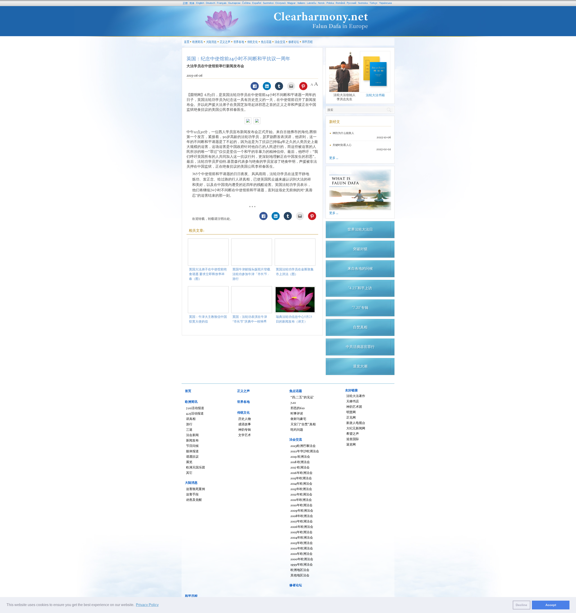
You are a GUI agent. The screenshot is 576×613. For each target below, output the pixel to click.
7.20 (293, 402)
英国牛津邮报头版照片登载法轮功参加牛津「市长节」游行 (251, 274)
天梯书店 (352, 401)
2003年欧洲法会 (301, 543)
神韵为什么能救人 (343, 133)
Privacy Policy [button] (147, 605)
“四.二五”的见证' (302, 397)
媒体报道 (192, 451)
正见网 (351, 417)
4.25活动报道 (195, 413)
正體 (185, 3)
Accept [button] (550, 605)
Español (256, 3)
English (200, 3)
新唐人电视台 (355, 423)
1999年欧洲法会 (301, 564)
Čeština (246, 3)
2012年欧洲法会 (301, 494)
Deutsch (210, 3)
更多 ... (333, 158)
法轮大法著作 (355, 396)
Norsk (321, 3)
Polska (330, 3)
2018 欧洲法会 (300, 462)
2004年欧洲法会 (301, 537)
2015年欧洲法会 (301, 478)
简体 (191, 3)
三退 (189, 429)
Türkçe (373, 3)
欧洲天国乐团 (195, 467)
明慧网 (351, 412)
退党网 (351, 444)
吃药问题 (296, 429)
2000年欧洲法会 (301, 559)
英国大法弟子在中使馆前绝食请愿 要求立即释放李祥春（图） (208, 274)
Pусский (351, 3)
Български (234, 3)
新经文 (334, 121)
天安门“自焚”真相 (303, 424)
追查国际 (352, 439)
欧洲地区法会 (299, 570)
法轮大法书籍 (375, 95)
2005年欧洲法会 (301, 532)
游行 (189, 424)
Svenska (363, 3)
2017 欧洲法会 (300, 467)
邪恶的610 (297, 408)
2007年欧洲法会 (301, 521)
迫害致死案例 (195, 489)
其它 (189, 473)
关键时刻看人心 (342, 145)
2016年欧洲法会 (301, 473)
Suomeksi (268, 3)
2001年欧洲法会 (301, 553)
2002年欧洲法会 (301, 548)
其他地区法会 (299, 575)
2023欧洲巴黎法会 (303, 446)
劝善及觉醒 (194, 500)
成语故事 (244, 424)
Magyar (291, 3)
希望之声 (352, 433)
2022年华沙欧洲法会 (304, 451)
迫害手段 (192, 494)
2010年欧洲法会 (301, 505)
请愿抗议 (192, 456)
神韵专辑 (244, 429)
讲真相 (191, 419)
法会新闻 (192, 435)
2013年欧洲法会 (301, 489)
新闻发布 (192, 440)
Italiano (301, 3)
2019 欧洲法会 (300, 456)
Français (222, 3)
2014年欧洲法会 (301, 483)
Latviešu (311, 3)
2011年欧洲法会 (301, 500)
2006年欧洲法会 (301, 526)
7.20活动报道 (195, 408)
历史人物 (244, 419)
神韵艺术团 (354, 406)
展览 (189, 462)
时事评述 (296, 413)
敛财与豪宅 (298, 419)
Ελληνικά (280, 3)
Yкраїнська (385, 3)
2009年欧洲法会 (301, 510)
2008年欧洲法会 (301, 516)
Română (340, 3)
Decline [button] (521, 605)
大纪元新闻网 (355, 428)
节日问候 (192, 446)
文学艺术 (244, 435)
